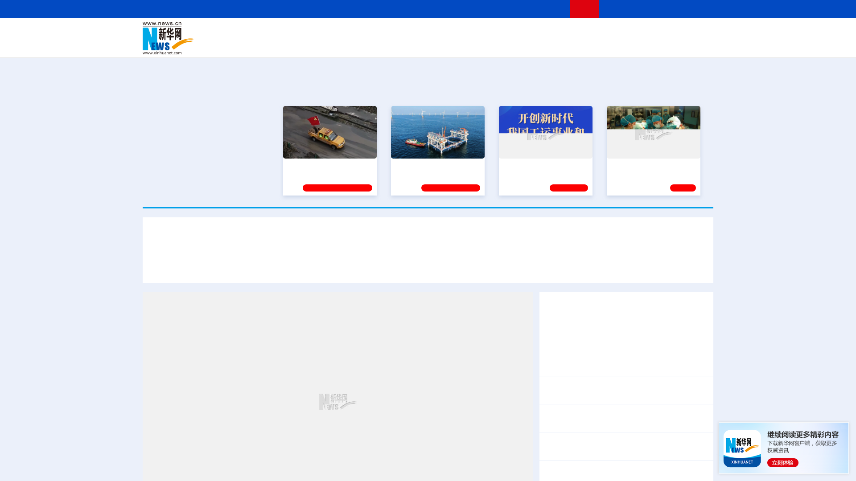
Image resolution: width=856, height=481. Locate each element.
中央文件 (695, 32)
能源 (512, 44)
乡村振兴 (420, 44)
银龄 (441, 44)
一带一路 (619, 44)
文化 (553, 32)
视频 (628, 32)
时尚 (570, 44)
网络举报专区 (697, 9)
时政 (316, 32)
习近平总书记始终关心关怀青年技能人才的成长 (300, 266)
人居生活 (318, 44)
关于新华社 (346, 9)
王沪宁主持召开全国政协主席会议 (597, 306)
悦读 (584, 44)
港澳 (392, 32)
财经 (361, 32)
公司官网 (210, 38)
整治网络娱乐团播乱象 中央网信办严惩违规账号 (620, 474)
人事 (331, 32)
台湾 (407, 32)
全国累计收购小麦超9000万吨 (591, 390)
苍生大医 (623, 165)
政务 (658, 32)
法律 (673, 32)
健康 (583, 32)
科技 (492, 32)
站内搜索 (660, 9)
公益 (599, 44)
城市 (483, 44)
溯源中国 (461, 44)
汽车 (283, 44)
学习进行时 (276, 32)
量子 (522, 32)
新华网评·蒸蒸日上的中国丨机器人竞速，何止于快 (623, 418)
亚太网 (643, 44)
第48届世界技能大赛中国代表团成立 (439, 266)
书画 (568, 32)
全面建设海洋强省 (420, 165)
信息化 (342, 44)
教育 (477, 32)
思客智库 (428, 32)
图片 (643, 32)
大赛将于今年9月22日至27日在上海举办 (567, 266)
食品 (298, 44)
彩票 (541, 44)
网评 (376, 32)
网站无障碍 (547, 9)
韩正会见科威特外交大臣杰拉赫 (594, 334)
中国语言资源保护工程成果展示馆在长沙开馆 (615, 446)
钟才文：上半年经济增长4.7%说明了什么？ (612, 362)
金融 (269, 44)
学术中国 (393, 44)
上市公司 (667, 44)
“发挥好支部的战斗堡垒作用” (327, 165)
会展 (526, 44)
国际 (346, 32)
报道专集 (680, 88)
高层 (301, 32)
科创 (507, 32)
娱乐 (555, 44)
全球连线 (456, 32)
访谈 (613, 32)
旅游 (497, 44)
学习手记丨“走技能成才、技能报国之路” (428, 240)
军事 (598, 32)
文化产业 (694, 44)
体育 (537, 32)
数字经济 (366, 44)
